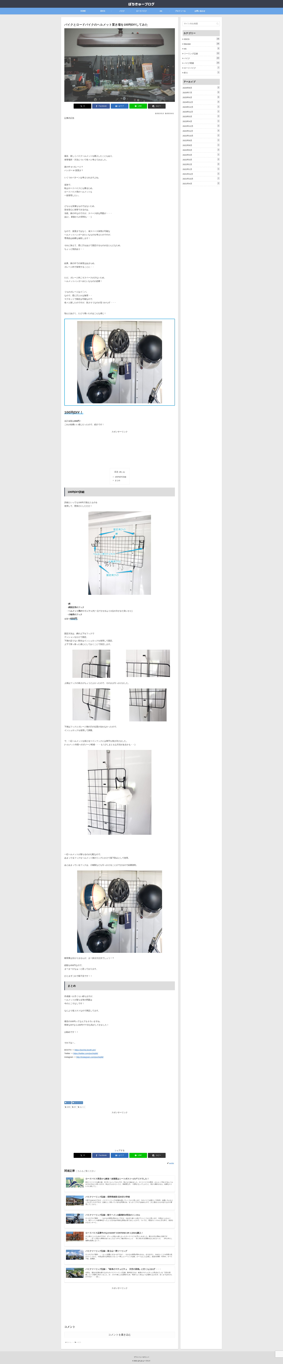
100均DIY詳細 (120, 477)
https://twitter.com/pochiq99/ (85, 1053)
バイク (69, 1102)
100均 (68, 1107)
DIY (75, 1107)
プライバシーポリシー (141, 1357)
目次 (116, 472)
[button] (157, 106)
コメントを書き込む (119, 1334)
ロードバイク (78, 1102)
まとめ (117, 480)
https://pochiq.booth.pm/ (85, 1050)
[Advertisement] (119, 135)
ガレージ (82, 1107)
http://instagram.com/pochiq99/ (89, 1057)
